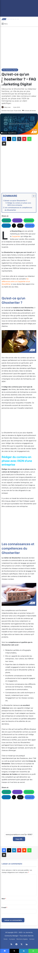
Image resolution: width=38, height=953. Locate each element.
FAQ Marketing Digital (10, 70)
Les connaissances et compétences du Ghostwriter (18, 209)
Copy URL (19, 839)
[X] (9, 139)
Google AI (29, 225)
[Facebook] (4, 139)
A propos (12, 939)
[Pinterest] (24, 139)
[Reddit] (24, 850)
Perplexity (17, 220)
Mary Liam (7, 107)
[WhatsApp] (29, 139)
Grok (20, 225)
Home (5, 939)
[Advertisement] (19, 47)
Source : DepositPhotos (9, 133)
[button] (2, 80)
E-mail (4, 907)
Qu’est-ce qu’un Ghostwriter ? (15, 201)
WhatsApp (29, 220)
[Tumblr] (19, 139)
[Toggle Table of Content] (32, 196)
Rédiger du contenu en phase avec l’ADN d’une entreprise (19, 204)
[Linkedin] (14, 139)
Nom (4, 898)
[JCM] (10, 19)
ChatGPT (6, 220)
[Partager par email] (4, 143)
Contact (31, 939)
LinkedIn (6, 225)
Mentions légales (22, 939)
